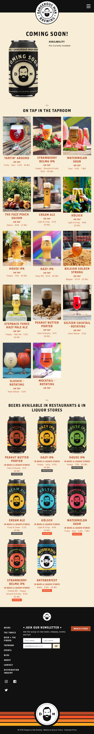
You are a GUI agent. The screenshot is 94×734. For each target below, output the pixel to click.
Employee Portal (70, 730)
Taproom (9, 645)
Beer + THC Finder (10, 639)
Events (8, 650)
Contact (8, 665)
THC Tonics (10, 632)
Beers (7, 627)
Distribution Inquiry (11, 671)
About (7, 660)
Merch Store (81, 628)
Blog (6, 655)
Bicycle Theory (57, 730)
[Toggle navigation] (88, 6)
